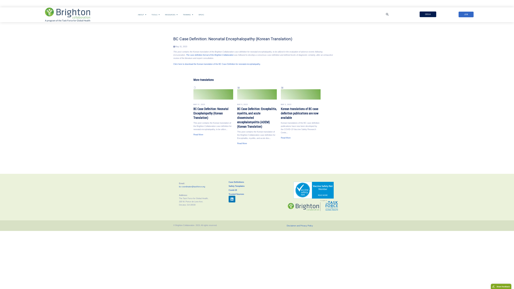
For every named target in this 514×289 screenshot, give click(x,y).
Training (187, 15)
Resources (170, 15)
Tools (154, 15)
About (141, 15)
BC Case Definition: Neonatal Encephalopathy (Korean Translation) (210, 113)
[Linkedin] (232, 199)
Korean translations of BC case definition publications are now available (299, 113)
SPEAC (201, 15)
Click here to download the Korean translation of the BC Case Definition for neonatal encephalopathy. (217, 64)
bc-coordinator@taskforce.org (192, 186)
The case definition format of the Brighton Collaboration (210, 55)
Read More (198, 134)
